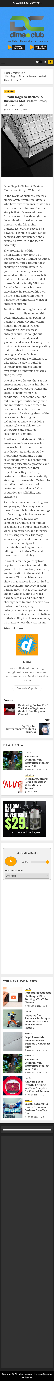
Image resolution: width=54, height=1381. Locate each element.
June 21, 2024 (21, 110)
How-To (28, 989)
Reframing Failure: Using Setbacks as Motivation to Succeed (36, 783)
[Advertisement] (27, 1252)
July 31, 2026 (33, 1095)
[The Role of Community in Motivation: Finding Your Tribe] (12, 760)
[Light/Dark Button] (39, 61)
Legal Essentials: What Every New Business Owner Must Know (37, 1042)
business (28, 1033)
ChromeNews (42, 1374)
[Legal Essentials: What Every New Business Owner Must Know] (12, 1041)
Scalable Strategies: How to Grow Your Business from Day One (37, 1108)
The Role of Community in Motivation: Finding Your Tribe (37, 761)
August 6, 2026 (34, 1006)
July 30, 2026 (33, 792)
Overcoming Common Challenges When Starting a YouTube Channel (38, 997)
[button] (3, 62)
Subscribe (50, 62)
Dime (8, 110)
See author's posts (27, 688)
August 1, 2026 (34, 770)
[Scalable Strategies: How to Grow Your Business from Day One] (12, 1108)
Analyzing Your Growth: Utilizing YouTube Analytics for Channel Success (37, 1086)
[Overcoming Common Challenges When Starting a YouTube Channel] (12, 997)
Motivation (9, 91)
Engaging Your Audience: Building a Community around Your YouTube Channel (37, 1021)
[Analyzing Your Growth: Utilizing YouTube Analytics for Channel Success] (12, 1085)
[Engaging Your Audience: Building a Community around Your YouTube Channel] (12, 1019)
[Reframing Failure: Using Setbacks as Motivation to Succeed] (12, 783)
